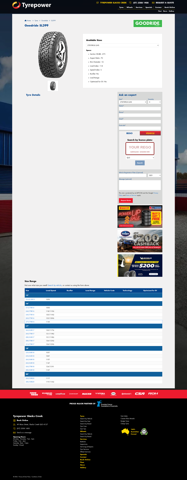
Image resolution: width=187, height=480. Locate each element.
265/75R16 (30, 318)
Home (28, 21)
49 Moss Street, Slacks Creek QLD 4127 (32, 424)
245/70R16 (30, 311)
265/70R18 (30, 367)
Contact (158, 7)
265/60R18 (30, 360)
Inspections (83, 444)
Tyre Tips (83, 429)
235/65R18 (30, 356)
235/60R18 (30, 352)
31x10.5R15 (30, 299)
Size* (121, 99)
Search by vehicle (54, 285)
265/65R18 (30, 363)
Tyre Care (83, 426)
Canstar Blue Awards (128, 419)
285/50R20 (30, 382)
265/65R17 (30, 330)
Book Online (170, 7)
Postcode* (122, 125)
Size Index (124, 416)
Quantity (151, 99)
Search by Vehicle (86, 419)
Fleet (160, 11)
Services (139, 7)
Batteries (83, 442)
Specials (149, 7)
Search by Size (85, 421)
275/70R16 (30, 322)
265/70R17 (30, 334)
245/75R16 (30, 315)
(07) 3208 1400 (141, 2)
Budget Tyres (125, 421)
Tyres (121, 7)
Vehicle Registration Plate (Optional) (131, 173)
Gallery (171, 11)
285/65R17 (30, 337)
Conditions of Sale (37, 477)
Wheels (130, 7)
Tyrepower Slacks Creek (113, 2)
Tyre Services (84, 449)
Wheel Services (85, 452)
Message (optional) (125, 179)
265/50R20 (30, 378)
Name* (121, 106)
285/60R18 (30, 370)
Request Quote (126, 200)
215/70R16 (30, 308)
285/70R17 (30, 341)
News (165, 11)
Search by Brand (85, 424)
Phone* (121, 112)
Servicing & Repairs (86, 447)
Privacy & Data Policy (24, 477)
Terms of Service (131, 195)
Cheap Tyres (125, 424)
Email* (121, 119)
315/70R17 (30, 344)
